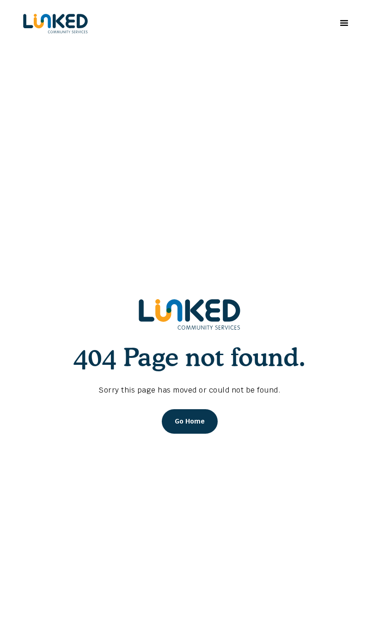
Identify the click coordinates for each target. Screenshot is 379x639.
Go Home (190, 421)
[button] (343, 23)
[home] (55, 23)
